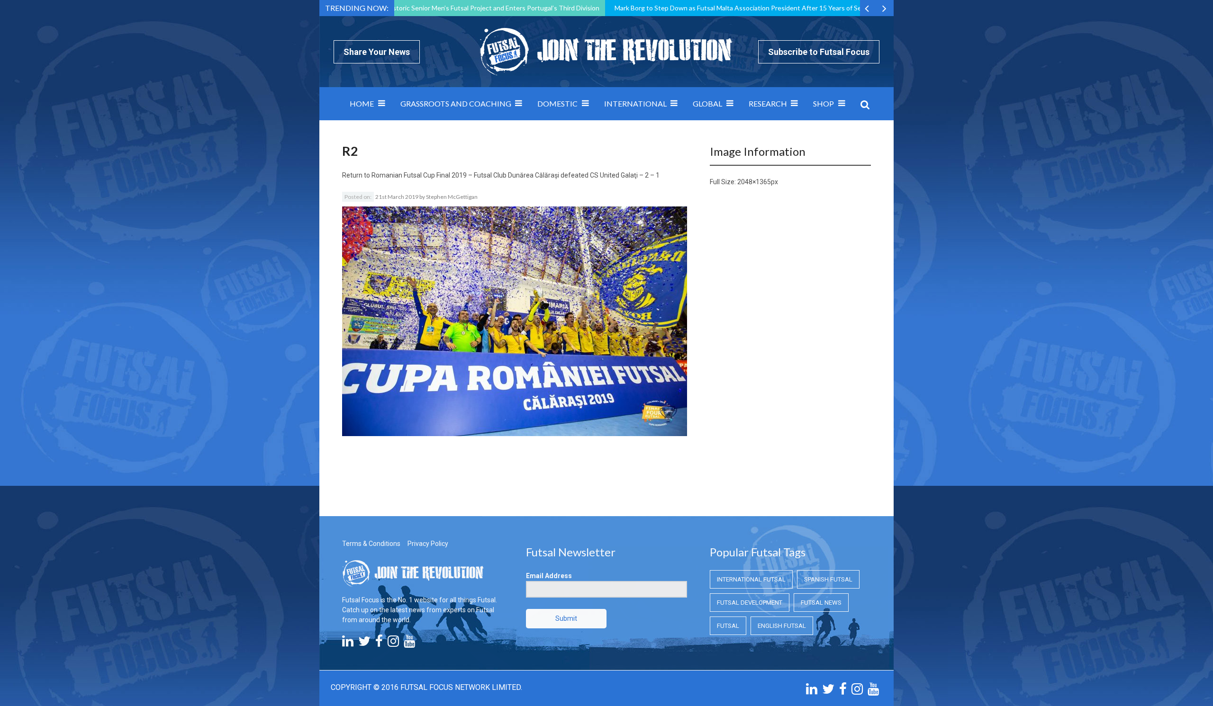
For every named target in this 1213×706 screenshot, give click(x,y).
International (635, 103)
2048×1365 (754, 182)
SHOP (823, 103)
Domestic (557, 103)
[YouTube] (409, 643)
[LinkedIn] (347, 643)
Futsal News (821, 602)
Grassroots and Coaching (455, 103)
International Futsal (751, 579)
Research (768, 103)
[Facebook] (379, 643)
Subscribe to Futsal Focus (818, 52)
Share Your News (377, 52)
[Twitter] (364, 643)
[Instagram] (393, 643)
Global (707, 103)
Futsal (728, 625)
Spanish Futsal (828, 579)
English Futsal (782, 625)
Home (362, 103)
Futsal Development (749, 602)
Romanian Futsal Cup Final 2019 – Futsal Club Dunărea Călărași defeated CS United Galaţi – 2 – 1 (515, 175)
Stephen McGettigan (452, 196)
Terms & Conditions (371, 543)
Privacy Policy (427, 543)
